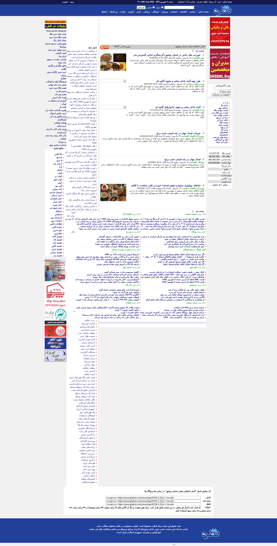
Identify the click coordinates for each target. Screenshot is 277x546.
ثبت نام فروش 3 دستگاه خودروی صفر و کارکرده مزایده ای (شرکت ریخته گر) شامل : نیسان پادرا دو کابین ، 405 (156, 315)
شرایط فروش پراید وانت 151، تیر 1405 (122, 254)
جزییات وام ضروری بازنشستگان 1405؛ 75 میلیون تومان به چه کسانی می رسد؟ (105, 221)
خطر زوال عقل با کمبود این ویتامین (80, 130)
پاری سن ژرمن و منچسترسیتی (82, 384)
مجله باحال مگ (59, 40)
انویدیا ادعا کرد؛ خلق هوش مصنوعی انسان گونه (119, 290)
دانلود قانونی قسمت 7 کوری (127, 310)
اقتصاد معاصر (56, 252)
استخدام (181, 2)
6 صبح (59, 157)
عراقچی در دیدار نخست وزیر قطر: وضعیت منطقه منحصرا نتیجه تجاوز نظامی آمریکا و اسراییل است (81, 54)
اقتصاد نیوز (57, 255)
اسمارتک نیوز (56, 217)
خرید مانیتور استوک (58, 113)
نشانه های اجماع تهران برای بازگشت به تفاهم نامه (118, 241)
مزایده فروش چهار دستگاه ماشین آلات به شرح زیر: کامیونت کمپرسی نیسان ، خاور (169, 312)
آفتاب (59, 173)
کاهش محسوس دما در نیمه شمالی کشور (121, 272)
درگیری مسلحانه (88, 460)
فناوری (131, 12)
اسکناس (58, 214)
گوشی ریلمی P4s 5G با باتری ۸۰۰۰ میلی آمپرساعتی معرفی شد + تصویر (107, 299)
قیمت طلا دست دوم (57, 37)
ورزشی (164, 12)
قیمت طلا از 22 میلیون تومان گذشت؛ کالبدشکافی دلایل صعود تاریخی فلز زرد (106, 307)
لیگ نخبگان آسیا (88, 444)
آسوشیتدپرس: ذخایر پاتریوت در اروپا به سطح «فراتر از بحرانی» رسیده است (106, 279)
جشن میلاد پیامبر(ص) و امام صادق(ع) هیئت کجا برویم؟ (116, 277)
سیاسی (192, 12)
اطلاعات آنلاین (56, 224)
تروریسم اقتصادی (87, 441)
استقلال (58, 211)
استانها (104, 12)
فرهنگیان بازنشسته (87, 415)
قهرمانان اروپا (89, 463)
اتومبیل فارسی (55, 192)
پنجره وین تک (60, 94)
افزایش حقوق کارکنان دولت (83, 390)
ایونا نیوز (193, 267)
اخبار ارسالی (56, 195)
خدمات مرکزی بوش (57, 145)
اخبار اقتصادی (56, 198)
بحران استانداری (88, 330)
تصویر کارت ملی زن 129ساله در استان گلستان (119, 236)
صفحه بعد (199, 51)
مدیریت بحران (89, 355)
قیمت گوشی (61, 53)
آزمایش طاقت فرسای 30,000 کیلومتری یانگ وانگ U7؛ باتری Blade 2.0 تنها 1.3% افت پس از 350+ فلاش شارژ (91, 259)
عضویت (65, 2)
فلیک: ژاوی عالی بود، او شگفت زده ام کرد (186, 290)
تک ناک (128, 285)
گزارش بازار (90, 371)
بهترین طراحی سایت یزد (55, 110)
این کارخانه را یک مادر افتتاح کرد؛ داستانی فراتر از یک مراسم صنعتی (109, 226)
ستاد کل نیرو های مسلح (85, 393)
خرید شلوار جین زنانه (57, 50)
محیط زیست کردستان (85, 422)
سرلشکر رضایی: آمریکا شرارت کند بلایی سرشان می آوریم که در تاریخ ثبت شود (81, 155)
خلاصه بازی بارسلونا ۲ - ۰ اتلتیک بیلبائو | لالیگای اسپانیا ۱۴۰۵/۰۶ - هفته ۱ (173, 257)
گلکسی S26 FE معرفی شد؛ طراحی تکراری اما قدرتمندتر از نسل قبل (109, 295)
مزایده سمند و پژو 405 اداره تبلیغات (189, 307)
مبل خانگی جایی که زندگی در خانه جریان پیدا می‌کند (116, 317)
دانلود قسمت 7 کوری (130, 312)
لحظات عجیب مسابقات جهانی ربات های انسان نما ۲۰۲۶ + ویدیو (112, 297)
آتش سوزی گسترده (86, 339)
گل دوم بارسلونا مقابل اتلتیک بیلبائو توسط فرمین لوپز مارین (178, 254)
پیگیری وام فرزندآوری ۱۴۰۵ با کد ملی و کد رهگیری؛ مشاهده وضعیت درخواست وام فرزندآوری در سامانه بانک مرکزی (154, 224)
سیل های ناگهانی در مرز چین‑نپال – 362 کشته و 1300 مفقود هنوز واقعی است (171, 274)
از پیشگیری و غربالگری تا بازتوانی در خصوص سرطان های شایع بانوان (175, 299)
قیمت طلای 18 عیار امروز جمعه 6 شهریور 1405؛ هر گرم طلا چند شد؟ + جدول (81, 171)
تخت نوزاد (62, 62)
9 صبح (59, 160)
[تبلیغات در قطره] (55, 28)
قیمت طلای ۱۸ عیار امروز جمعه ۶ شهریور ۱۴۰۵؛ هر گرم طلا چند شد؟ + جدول (171, 219)
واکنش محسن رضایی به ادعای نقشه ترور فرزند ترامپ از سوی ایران (109, 282)
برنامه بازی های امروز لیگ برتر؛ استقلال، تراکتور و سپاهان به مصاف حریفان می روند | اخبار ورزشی (81, 76)
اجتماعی (173, 12)
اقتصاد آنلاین (57, 246)
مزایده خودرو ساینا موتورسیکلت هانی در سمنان (184, 310)
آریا (60, 167)
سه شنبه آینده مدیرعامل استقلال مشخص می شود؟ (117, 244)
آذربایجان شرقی (88, 342)
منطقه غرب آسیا (88, 349)
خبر (219, 2)
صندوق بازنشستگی (87, 437)
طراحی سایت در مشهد (56, 59)
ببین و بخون (199, 84)
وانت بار (62, 107)
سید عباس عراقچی (87, 450)
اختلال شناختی (89, 476)
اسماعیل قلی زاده (87, 431)
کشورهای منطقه (88, 479)
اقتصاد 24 (58, 240)
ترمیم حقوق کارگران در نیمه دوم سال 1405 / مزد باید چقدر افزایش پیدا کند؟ (106, 219)
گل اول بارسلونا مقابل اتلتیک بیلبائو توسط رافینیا (183, 264)
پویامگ (201, 162)
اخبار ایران (57, 202)
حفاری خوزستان (88, 323)
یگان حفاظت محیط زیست (84, 399)
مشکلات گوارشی (87, 352)
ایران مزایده (192, 302)
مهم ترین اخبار (89, 469)
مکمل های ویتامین (87, 327)
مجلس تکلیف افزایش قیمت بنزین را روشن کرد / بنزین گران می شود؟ (108, 229)
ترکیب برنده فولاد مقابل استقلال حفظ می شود (184, 239)
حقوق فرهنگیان (88, 482)
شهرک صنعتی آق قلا (86, 425)
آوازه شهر (57, 179)
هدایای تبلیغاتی (60, 123)
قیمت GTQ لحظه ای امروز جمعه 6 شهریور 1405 (183, 282)
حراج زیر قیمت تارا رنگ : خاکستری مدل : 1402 (183, 317)
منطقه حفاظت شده (86, 333)
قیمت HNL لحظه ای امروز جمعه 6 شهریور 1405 (183, 279)
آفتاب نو (58, 176)
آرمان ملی (57, 164)
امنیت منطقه (89, 374)
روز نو (128, 232)
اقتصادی (183, 12)
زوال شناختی (89, 365)
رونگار (194, 232)
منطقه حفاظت (89, 368)
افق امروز (57, 230)
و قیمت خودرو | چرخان (121, 249)
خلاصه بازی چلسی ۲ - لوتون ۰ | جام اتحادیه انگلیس (182, 259)
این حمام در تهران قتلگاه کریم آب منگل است (119, 246)
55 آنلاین (58, 154)
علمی (138, 12)
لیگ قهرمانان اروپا (87, 412)
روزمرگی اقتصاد (197, 136)
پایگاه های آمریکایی (87, 403)
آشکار (59, 170)
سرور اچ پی (61, 91)
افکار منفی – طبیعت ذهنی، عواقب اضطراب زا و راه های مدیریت (176, 272)
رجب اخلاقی (89, 320)
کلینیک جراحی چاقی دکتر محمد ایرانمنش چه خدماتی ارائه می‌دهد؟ (110, 315)
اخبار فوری (57, 205)
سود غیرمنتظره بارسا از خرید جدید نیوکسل (186, 246)
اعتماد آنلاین (57, 227)
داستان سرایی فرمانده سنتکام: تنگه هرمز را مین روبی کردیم (113, 274)
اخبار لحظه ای (56, 208)
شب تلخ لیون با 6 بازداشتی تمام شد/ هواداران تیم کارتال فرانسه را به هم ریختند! (170, 236)
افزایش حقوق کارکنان (85, 406)
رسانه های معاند (88, 447)
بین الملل (114, 12)
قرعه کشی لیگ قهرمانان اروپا (82, 377)
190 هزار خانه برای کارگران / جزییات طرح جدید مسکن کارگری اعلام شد (108, 224)
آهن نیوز (58, 186)
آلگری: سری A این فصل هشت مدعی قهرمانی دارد (182, 297)
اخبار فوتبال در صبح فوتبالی (194, 249)
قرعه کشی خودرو (87, 346)
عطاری (63, 78)
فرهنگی (155, 12)
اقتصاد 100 (57, 236)
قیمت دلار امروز (59, 97)
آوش (60, 183)
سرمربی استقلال (88, 453)
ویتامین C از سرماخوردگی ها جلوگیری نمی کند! (184, 244)
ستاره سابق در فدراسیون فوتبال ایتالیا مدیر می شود (182, 295)
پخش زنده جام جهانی (57, 85)
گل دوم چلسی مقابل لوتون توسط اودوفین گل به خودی (180, 262)
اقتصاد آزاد (126, 214)
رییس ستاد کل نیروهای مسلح (82, 387)
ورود (72, 2)
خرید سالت (61, 126)
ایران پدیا (62, 56)
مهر (202, 58)
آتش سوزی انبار (88, 472)
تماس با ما (190, 2)
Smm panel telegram (56, 31)
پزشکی (147, 12)
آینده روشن (57, 189)
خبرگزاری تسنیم (88, 457)
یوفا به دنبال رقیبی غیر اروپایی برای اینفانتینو (185, 241)
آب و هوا (212, 2)
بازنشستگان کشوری (86, 428)
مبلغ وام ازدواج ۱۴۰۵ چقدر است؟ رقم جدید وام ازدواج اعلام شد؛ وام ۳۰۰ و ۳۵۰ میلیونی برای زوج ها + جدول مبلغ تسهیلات (152, 226)
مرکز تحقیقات (89, 358)
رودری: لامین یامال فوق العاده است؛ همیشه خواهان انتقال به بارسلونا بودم (83, 85)
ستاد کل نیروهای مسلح (85, 396)
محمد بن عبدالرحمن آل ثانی (83, 380)
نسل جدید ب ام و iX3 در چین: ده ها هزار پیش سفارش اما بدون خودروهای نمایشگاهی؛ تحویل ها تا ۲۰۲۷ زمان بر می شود (87, 257)
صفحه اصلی (227, 2)
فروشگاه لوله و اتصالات (56, 81)
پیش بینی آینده (89, 466)
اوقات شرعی (202, 2)
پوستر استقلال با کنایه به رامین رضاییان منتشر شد (118, 239)
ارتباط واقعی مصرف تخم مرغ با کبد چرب (186, 292)
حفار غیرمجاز (89, 361)
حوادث (123, 12)
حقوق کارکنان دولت (86, 418)
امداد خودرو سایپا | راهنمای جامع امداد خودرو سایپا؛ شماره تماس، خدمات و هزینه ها (169, 229)
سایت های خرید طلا (58, 34)
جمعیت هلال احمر (87, 336)
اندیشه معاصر (191, 214)
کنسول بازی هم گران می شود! (126, 292)
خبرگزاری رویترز (88, 434)
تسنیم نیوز (127, 267)
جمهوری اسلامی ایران (85, 409)
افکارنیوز (58, 233)
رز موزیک (62, 142)
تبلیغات (128, 302)
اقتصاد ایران (57, 249)
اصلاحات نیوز (56, 221)
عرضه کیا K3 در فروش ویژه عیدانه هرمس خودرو (118, 264)
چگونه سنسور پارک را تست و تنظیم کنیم (121, 262)
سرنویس (193, 285)
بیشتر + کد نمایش (220, 185)
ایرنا (202, 110)
